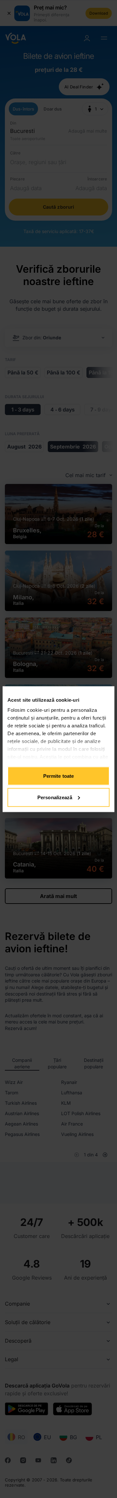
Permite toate (58, 776)
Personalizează (54, 797)
